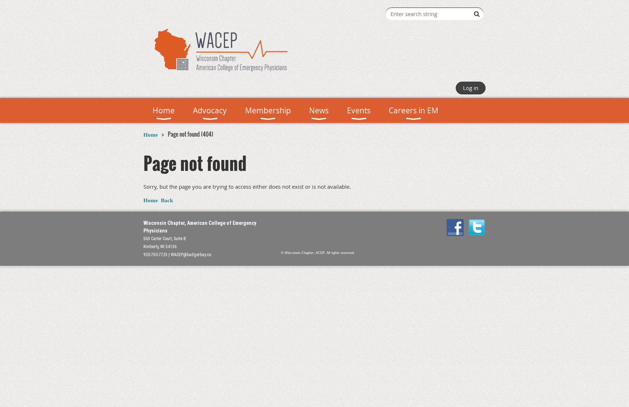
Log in (470, 87)
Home (150, 135)
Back (167, 200)
